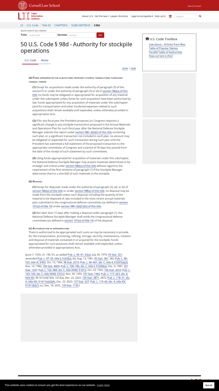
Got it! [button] (208, 385)
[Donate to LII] (170, 16)
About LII (87, 16)
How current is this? (161, 56)
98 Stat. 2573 (71, 262)
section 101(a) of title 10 (78, 220)
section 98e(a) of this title (47, 191)
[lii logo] (30, 16)
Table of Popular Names (163, 48)
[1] (43, 90)
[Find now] (200, 16)
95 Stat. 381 (101, 258)
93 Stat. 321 (115, 254)
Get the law (101, 16)
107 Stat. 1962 (91, 274)
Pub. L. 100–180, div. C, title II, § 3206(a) (84, 266)
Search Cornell (194, 6)
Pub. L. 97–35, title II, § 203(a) (54, 258)
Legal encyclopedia (141, 16)
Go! (100, 35)
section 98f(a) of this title (89, 191)
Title (24, 35)
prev (125, 68)
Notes (44, 60)
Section (62, 35)
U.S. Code (32, 25)
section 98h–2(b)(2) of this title (93, 132)
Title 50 (46, 25)
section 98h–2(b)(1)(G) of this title (81, 206)
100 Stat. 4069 (51, 266)
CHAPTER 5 (61, 25)
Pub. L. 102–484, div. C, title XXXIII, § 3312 (62, 270)
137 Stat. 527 (81, 281)
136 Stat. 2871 (90, 277)
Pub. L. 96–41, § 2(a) (79, 254)
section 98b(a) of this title (81, 166)
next (133, 68)
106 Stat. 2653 (112, 270)
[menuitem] (86, 16)
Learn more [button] (103, 385)
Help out (159, 16)
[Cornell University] (22, 5)
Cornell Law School (43, 5)
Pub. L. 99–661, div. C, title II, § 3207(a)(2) (104, 262)
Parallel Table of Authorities (165, 52)
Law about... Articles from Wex (167, 44)
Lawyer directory (119, 16)
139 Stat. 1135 (70, 285)
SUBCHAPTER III (80, 25)
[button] (200, 16)
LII (22, 25)
